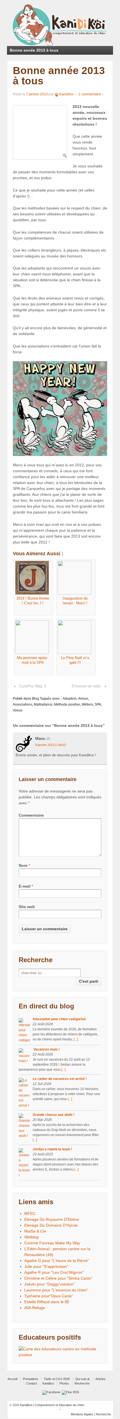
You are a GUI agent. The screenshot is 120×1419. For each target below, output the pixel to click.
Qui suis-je (82, 1379)
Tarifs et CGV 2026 (57, 1379)
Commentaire (31, 815)
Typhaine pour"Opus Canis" (48, 1296)
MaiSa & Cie (35, 1231)
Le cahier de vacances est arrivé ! (60, 1079)
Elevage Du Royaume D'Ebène (51, 1219)
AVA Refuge (34, 1307)
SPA (98, 704)
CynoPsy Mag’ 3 (32, 686)
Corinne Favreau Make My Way (52, 1243)
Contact (31, 1383)
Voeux (17, 710)
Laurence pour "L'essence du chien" (56, 1290)
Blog (35, 699)
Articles (100, 1379)
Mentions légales (82, 1414)
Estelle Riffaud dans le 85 (46, 1302)
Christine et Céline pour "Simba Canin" (58, 1278)
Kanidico (48, 1383)
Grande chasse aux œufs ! (54, 1115)
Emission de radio (86, 686)
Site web (27, 906)
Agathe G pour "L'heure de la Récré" (56, 1260)
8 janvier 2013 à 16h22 (50, 745)
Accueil (12, 1379)
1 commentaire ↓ (91, 94)
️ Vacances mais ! (46, 1049)
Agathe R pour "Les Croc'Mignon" (54, 1272)
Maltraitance (43, 704)
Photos (64, 1383)
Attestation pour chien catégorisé (59, 1019)
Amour (83, 699)
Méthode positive (67, 704)
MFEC (29, 1213)
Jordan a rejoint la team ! (52, 1149)
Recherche (82, 1383)
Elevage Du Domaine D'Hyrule (51, 1225)
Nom (23, 865)
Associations (22, 704)
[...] (76, 1039)
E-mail (24, 886)
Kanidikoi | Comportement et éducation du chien (51, 1405)
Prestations (30, 1379)
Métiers (87, 704)
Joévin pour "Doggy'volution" (49, 1284)
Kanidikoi (66, 94)
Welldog (31, 1237)
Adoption (69, 699)
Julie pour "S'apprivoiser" (46, 1266)
